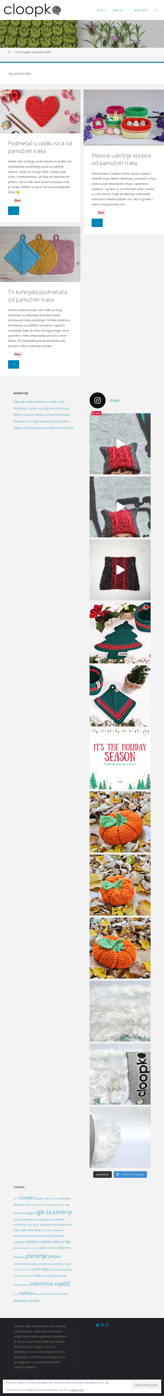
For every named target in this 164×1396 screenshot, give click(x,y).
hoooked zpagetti (24, 1213)
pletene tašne (48, 1248)
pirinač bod (48, 1230)
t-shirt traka (40, 1269)
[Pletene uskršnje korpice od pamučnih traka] (124, 118)
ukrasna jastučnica (60, 1269)
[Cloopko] (32, 10)
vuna (15, 1294)
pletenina (19, 1257)
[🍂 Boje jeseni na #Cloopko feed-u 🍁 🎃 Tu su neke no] (120, 821)
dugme (40, 1198)
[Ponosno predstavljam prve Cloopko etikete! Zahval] (120, 1011)
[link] (157, 10)
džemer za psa (52, 1198)
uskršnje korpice (21, 1284)
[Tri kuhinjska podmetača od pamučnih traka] (40, 254)
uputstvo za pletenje (23, 1275)
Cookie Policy (77, 1390)
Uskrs (38, 1275)
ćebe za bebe (40, 1294)
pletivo (54, 1256)
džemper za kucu (24, 1204)
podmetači (19, 1264)
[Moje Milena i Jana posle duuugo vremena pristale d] (120, 443)
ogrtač (36, 1224)
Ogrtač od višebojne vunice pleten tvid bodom (43, 428)
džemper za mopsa (44, 1204)
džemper (65, 1198)
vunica (26, 1293)
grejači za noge (62, 1204)
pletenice (64, 1248)
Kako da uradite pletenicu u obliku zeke (38, 402)
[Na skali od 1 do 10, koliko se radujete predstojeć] (120, 758)
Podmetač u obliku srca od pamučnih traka (40, 147)
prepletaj (32, 1264)
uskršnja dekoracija (55, 1275)
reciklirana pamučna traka (54, 1264)
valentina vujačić (49, 1283)
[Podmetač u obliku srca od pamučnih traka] (40, 112)
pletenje (36, 1256)
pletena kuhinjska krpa (39, 1236)
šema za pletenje (57, 1294)
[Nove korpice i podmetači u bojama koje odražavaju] (120, 632)
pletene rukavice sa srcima (26, 1248)
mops (29, 1224)
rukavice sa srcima (22, 1269)
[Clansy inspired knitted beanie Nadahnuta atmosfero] (120, 569)
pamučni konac (31, 1230)
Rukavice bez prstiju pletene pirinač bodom (41, 421)
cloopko (26, 1197)
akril (15, 1198)
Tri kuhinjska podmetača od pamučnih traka (37, 295)
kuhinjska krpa (44, 1219)
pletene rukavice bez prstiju (48, 1241)
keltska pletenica (23, 1219)
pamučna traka (49, 1224)
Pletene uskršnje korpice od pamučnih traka (121, 159)
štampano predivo (27, 1300)
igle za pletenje (55, 1212)
